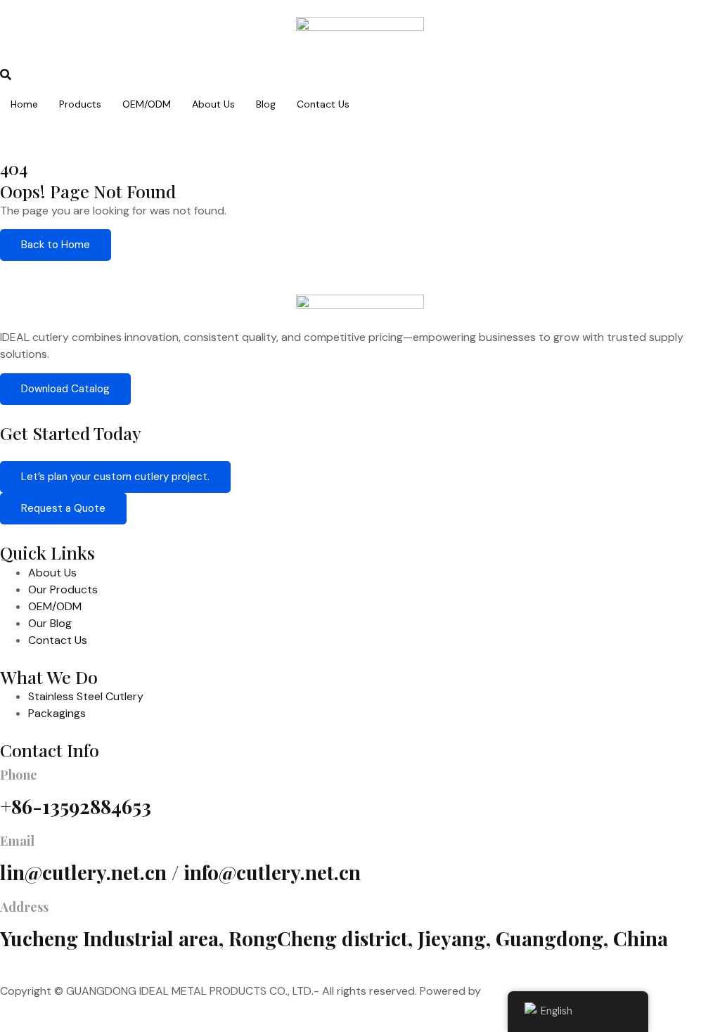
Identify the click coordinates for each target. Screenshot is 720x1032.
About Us (213, 104)
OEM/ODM (146, 104)
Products (80, 104)
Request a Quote (63, 508)
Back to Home (55, 245)
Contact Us (323, 104)
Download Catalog (65, 389)
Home (24, 104)
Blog (266, 104)
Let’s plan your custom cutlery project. (115, 477)
